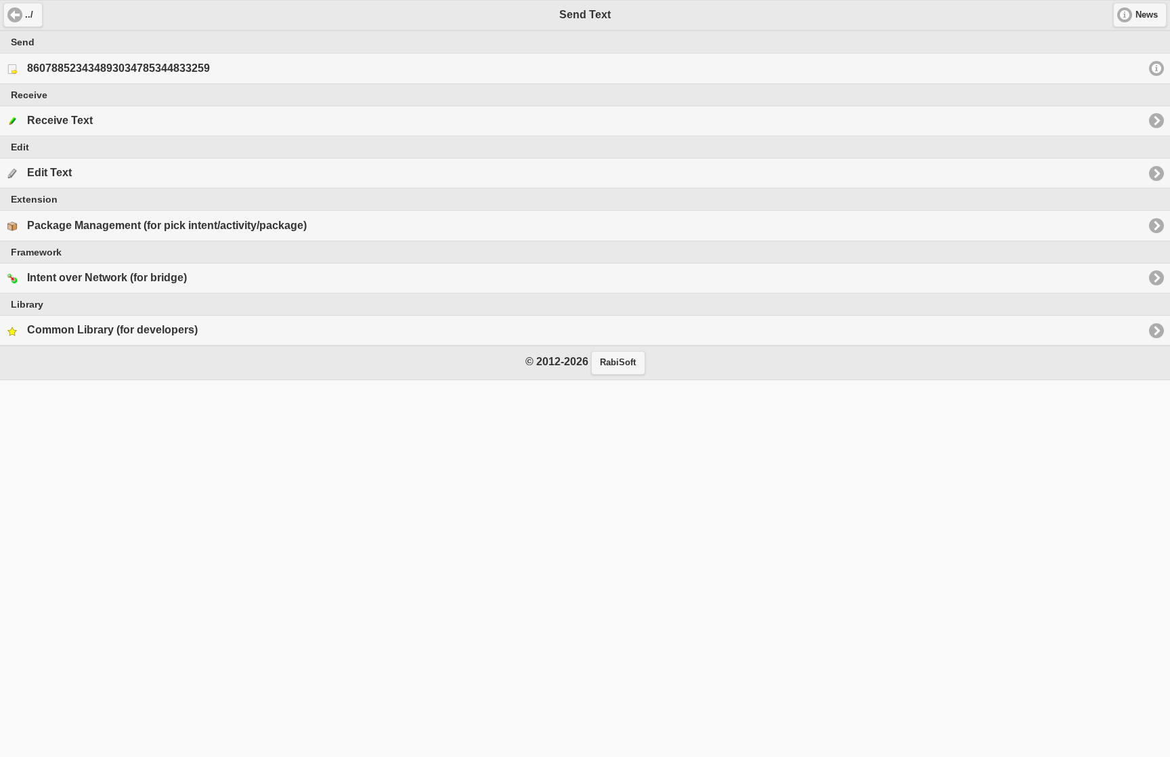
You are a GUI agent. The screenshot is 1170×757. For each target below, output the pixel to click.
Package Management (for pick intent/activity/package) (167, 225)
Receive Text (60, 120)
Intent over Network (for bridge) (107, 277)
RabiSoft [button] (618, 362)
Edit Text (49, 172)
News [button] (1146, 15)
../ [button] (29, 15)
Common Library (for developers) (112, 329)
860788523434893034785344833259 (118, 68)
